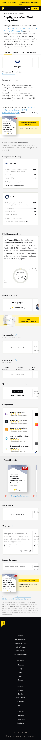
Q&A (22, 52)
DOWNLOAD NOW (28, 580)
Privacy (20, 690)
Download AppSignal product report (19, 496)
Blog (20, 668)
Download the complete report (28, 123)
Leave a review (19, 307)
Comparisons (31, 52)
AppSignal (17, 67)
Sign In (35, 8)
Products (20, 723)
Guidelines (20, 701)
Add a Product (20, 647)
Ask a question (17, 391)
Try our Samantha (22, 2)
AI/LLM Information (20, 654)
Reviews (7, 52)
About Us (20, 665)
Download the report (8, 74)
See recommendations (28, 320)
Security (20, 705)
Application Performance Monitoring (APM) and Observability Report (19, 110)
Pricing (15, 52)
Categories (20, 715)
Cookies (20, 694)
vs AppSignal (17, 412)
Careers (20, 676)
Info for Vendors (20, 643)
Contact (20, 680)
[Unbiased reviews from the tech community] (6, 8)
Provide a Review (20, 639)
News (20, 672)
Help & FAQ (20, 651)
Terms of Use (20, 698)
